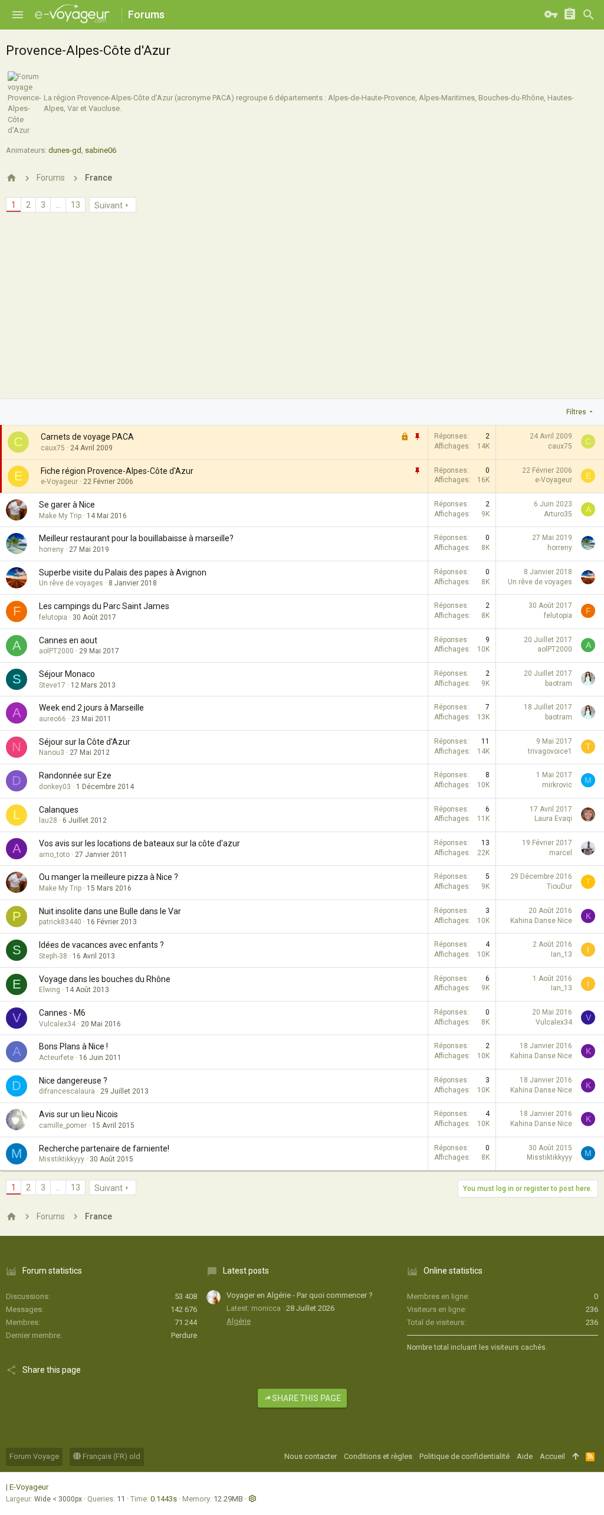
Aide (525, 1456)
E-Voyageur (28, 1487)
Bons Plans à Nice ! (73, 1046)
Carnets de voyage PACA (87, 436)
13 (75, 205)
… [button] (58, 205)
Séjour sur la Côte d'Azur (84, 742)
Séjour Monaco (67, 674)
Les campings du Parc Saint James (104, 606)
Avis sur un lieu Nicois (78, 1114)
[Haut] (575, 1456)
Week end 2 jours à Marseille (91, 707)
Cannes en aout (68, 640)
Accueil (552, 1456)
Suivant (108, 205)
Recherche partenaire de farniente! (104, 1148)
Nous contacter (310, 1456)
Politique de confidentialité (464, 1456)
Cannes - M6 (62, 1012)
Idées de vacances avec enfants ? (101, 945)
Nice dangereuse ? (73, 1080)
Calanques (58, 809)
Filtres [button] (576, 412)
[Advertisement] (302, 310)
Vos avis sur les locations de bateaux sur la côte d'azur (139, 843)
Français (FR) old (110, 1456)
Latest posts (246, 1270)
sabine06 (100, 150)
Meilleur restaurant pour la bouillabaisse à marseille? (136, 538)
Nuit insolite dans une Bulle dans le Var (110, 911)
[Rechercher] (588, 14)
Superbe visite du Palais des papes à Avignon (122, 572)
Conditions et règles (378, 1456)
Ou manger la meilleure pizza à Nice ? (108, 877)
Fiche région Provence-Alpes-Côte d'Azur (117, 471)
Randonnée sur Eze (75, 775)
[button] (17, 15)
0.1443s (163, 1498)
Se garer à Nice (67, 504)
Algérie (238, 1321)
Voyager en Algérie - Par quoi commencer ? (299, 1295)
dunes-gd (64, 150)
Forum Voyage (34, 1456)
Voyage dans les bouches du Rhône (104, 979)
